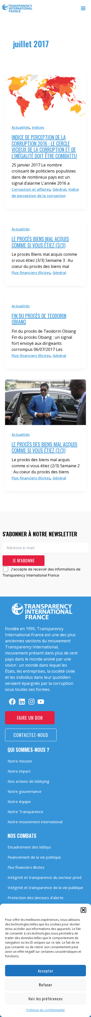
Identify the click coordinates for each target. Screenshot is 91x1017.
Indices (38, 127)
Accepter (45, 970)
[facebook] (12, 701)
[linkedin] (22, 701)
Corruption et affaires (31, 189)
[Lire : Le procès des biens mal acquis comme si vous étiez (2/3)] (45, 402)
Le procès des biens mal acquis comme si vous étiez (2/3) (44, 447)
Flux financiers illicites (31, 272)
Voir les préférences (45, 998)
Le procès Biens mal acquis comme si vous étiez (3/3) (40, 242)
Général (59, 189)
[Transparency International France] (17, 8)
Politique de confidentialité (45, 1010)
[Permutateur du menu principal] (83, 8)
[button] (83, 910)
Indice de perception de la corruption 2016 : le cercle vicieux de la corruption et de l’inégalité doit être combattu (44, 146)
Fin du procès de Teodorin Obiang (39, 319)
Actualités (21, 127)
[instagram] (31, 701)
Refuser (45, 984)
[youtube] (41, 701)
